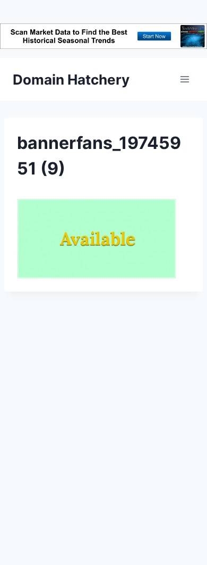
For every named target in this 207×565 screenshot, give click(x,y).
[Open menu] (184, 79)
